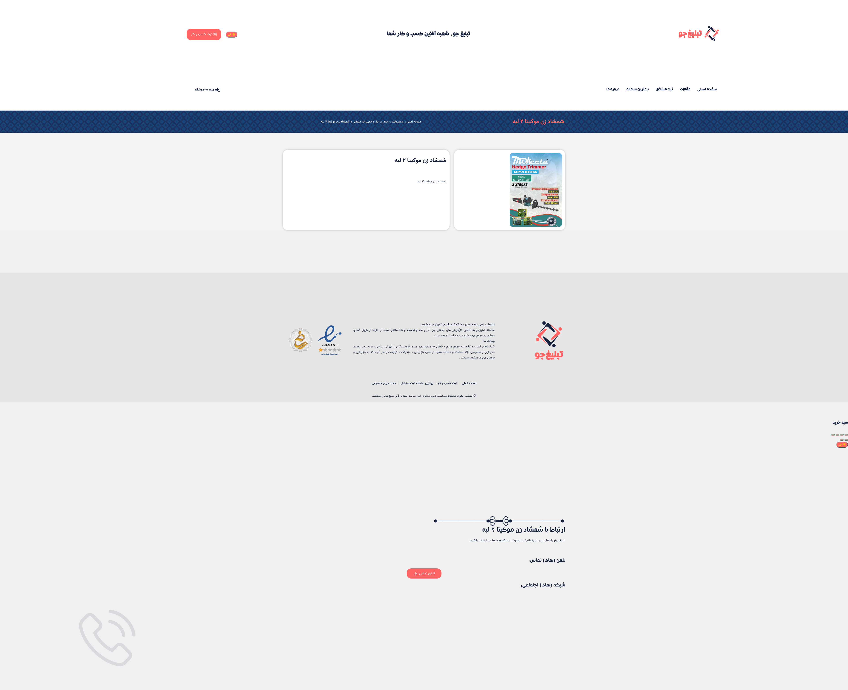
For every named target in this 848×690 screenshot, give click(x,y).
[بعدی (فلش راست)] (842, 440)
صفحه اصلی (414, 121)
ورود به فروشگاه (204, 89)
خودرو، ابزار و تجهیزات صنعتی (370, 121)
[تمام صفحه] (837, 434)
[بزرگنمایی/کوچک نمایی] (833, 434)
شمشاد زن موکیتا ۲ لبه (538, 121)
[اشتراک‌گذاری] (842, 434)
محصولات (397, 121)
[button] (424, 573)
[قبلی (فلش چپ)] (846, 440)
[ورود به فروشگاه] (217, 89)
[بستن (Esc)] (846, 434)
